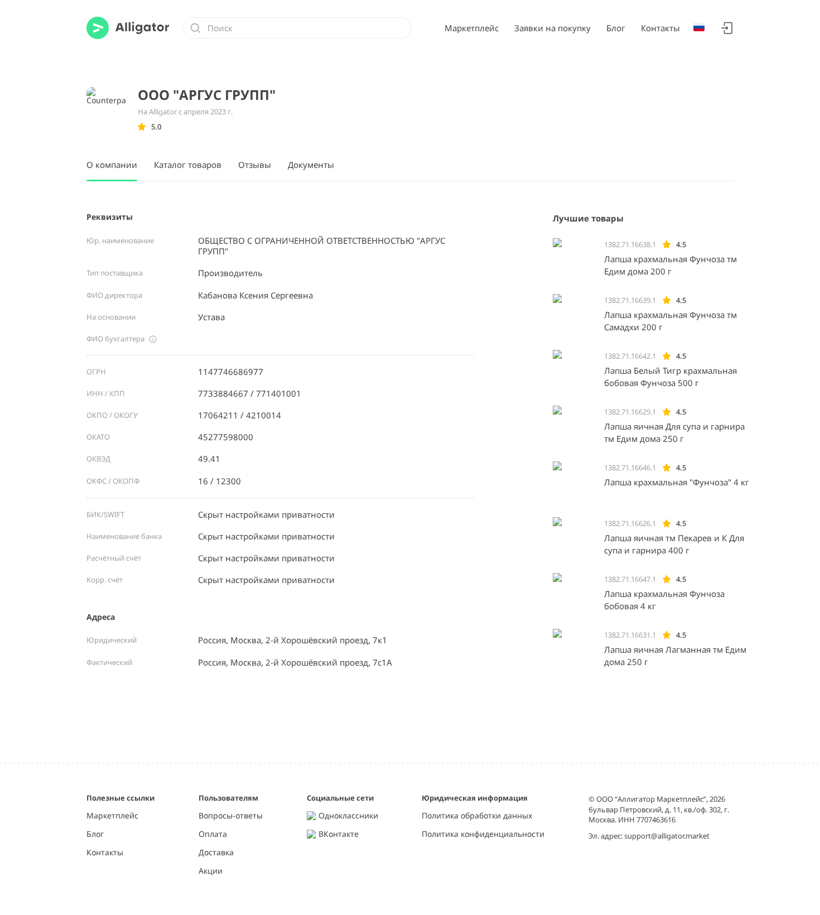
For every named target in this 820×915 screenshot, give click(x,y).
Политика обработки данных (477, 816)
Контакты (660, 27)
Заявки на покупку (552, 27)
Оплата (213, 834)
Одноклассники (348, 816)
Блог (615, 27)
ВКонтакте (339, 834)
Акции (211, 871)
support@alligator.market (667, 836)
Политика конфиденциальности (483, 834)
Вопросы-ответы (231, 816)
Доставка (216, 853)
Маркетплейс (472, 27)
